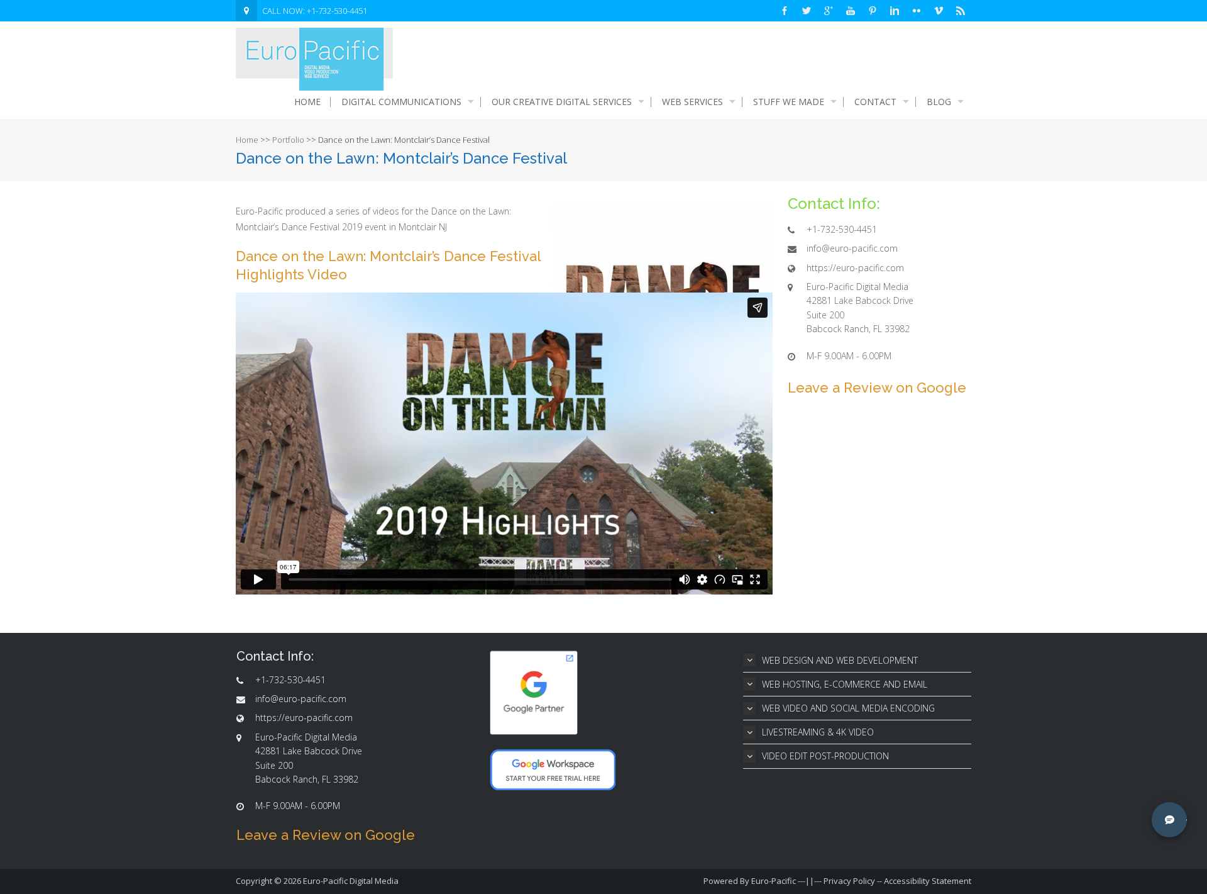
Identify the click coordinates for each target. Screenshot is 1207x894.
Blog (939, 102)
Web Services (692, 102)
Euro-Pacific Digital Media (351, 880)
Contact (875, 102)
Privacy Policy (849, 880)
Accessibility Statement (927, 880)
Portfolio (288, 139)
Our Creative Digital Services (562, 102)
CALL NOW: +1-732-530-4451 (314, 10)
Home (307, 102)
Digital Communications (401, 102)
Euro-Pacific (773, 880)
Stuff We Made (788, 102)
